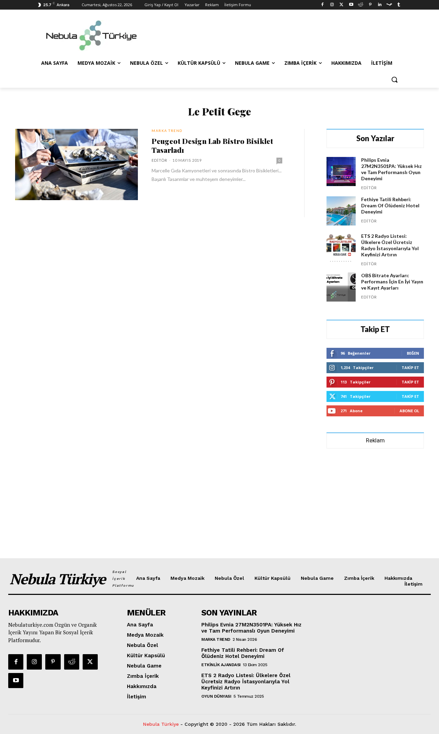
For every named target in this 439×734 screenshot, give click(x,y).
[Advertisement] (271, 34)
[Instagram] (332, 5)
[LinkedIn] (380, 5)
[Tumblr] (399, 5)
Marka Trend (167, 130)
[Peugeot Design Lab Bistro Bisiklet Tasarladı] (76, 164)
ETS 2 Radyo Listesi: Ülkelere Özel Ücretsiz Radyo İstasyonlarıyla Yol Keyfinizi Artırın (390, 245)
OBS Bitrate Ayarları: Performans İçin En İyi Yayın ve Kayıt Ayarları (392, 281)
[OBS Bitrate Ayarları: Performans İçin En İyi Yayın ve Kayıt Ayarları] (341, 287)
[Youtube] (351, 5)
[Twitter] (341, 5)
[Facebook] (323, 5)
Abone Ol (409, 410)
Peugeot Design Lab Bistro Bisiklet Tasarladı (212, 145)
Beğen (413, 353)
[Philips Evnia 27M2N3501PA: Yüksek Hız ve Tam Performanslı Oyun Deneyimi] (341, 171)
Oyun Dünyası (216, 696)
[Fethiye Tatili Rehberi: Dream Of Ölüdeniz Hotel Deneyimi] (341, 210)
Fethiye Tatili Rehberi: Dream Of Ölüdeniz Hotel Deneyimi (390, 205)
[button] (394, 79)
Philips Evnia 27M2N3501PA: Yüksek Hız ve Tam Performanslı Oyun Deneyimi (391, 169)
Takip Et (410, 367)
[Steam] (389, 5)
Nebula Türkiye (161, 724)
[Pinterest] (370, 5)
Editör (159, 160)
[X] (90, 661)
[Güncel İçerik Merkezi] (91, 35)
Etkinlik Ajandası (221, 664)
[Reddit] (361, 5)
